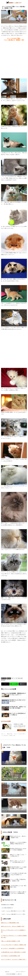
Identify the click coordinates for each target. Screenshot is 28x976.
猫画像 (9, 678)
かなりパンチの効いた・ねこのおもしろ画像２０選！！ (14, 959)
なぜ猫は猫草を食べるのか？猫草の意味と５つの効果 (13, 952)
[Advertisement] (14, 60)
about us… (7, 971)
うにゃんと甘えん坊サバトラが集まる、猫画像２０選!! (13, 944)
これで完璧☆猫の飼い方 (7, 907)
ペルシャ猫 (15, 678)
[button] (22, 684)
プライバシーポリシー (20, 971)
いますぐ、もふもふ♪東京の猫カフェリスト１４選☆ (13, 911)
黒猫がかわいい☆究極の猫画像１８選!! (10, 922)
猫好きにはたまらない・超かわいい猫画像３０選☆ (13, 926)
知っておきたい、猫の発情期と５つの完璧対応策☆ (13, 948)
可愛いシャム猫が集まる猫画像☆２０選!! (10, 941)
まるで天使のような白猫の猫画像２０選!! (10, 955)
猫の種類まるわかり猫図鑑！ (8, 904)
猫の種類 (4, 678)
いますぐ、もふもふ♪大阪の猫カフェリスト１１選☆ (13, 914)
